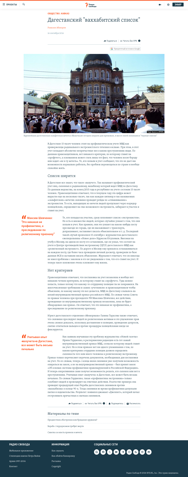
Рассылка (56, 461)
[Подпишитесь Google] (96, 452)
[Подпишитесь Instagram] (129, 452)
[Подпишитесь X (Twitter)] (109, 452)
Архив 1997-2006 (17, 461)
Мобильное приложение (21, 451)
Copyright (56, 467)
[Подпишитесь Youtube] (116, 452)
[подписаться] (148, 452)
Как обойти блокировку (63, 456)
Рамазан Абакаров (57, 28)
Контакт (13, 467)
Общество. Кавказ (58, 14)
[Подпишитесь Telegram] (122, 452)
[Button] (110, 41)
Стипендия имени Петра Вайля (24, 456)
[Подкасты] (142, 452)
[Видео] (160, 5)
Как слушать (58, 451)
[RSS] (135, 452)
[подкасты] (168, 5)
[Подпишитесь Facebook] (103, 452)
